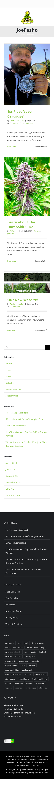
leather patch (30, 656)
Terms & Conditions (14, 624)
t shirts (29, 683)
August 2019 (11, 463)
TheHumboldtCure (17, 120)
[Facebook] (25, 726)
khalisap (8, 656)
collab (7, 647)
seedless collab (28, 670)
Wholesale (10, 604)
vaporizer (18, 688)
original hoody (11, 665)
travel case (19, 683)
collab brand (18, 647)
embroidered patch (12, 652)
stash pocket (10, 679)
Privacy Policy (12, 617)
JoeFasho (29, 123)
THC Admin (14, 231)
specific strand (40, 674)
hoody (33, 652)
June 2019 (10, 469)
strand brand (24, 679)
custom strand (32, 647)
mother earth (10, 661)
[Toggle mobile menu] (37, 13)
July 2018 (10, 488)
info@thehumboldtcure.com (22, 712)
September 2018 (13, 482)
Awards (16, 123)
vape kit (8, 688)
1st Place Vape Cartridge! (19, 114)
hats (25, 652)
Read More (11, 146)
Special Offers (12, 395)
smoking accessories (13, 674)
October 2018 (12, 476)
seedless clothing (12, 670)
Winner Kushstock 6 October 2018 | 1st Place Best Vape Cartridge (26, 561)
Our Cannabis (12, 598)
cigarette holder (37, 643)
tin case (8, 683)
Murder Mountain (13, 389)
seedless (32, 665)
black (26, 643)
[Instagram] (29, 726)
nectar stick (35, 661)
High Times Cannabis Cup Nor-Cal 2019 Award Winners (26, 551)
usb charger (39, 683)
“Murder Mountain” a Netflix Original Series (25, 419)
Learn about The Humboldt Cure (21, 224)
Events (22, 123)
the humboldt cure (39, 679)
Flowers (37, 231)
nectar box (23, 661)
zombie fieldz (31, 688)
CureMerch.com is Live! (16, 425)
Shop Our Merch (13, 591)
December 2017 (13, 495)
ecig (42, 647)
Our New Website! (22, 299)
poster (22, 665)
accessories (9, 643)
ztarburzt (43, 688)
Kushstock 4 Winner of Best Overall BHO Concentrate (24, 571)
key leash (42, 652)
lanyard (18, 656)
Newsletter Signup (14, 611)
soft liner (28, 674)
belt (19, 643)
